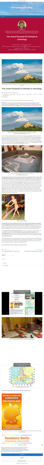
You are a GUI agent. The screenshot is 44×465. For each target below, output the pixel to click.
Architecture (7, 46)
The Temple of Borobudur (34, 104)
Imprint (27, 463)
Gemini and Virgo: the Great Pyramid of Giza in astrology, (17, 102)
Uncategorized (37, 46)
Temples (28, 46)
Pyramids (33, 49)
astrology (20, 49)
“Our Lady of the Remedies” (19, 142)
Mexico (30, 49)
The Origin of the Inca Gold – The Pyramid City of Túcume (20, 104)
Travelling (32, 46)
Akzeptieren (22, 454)
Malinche (39, 137)
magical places (25, 46)
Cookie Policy (18, 463)
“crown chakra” (20, 182)
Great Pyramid (34, 142)
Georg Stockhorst (16, 44)
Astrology (18, 46)
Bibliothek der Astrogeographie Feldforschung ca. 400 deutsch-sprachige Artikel (16, 390)
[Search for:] (5, 16)
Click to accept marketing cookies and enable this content (22, 292)
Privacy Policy (23, 463)
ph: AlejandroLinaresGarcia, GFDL (22, 174)
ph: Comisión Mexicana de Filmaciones (20, 133)
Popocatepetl (4, 138)
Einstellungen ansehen (22, 460)
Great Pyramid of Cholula (28, 135)
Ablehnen (22, 457)
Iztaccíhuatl (8, 138)
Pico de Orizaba (14, 138)
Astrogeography (13, 46)
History (22, 46)
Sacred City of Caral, (6, 104)
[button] (42, 445)
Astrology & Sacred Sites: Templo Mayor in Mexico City (32, 105)
